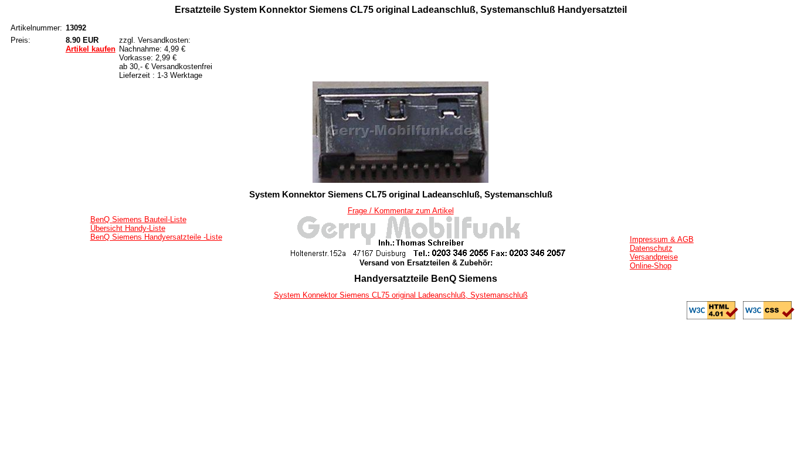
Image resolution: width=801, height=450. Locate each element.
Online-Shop (650, 265)
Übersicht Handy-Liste (127, 228)
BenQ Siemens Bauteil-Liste (138, 219)
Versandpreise (654, 257)
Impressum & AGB (662, 239)
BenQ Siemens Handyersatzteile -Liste (156, 237)
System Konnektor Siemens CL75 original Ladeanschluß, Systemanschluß (401, 295)
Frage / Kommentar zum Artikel (401, 210)
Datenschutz (651, 248)
